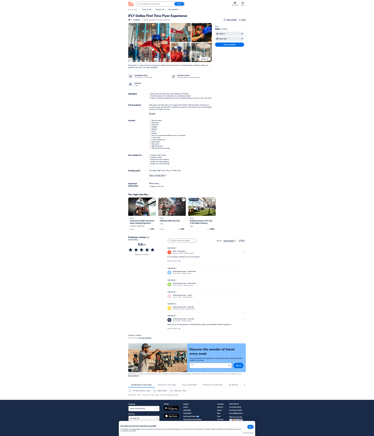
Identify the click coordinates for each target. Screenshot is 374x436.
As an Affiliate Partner (236, 413)
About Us (220, 407)
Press (218, 416)
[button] (134, 20)
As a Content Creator (235, 410)
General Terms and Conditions (192, 419)
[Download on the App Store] (171, 416)
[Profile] (242, 2)
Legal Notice (187, 410)
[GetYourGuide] (131, 4)
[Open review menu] (244, 252)
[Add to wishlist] (153, 199)
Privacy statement (133, 376)
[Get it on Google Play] (171, 408)
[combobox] (155, 4)
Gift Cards (220, 419)
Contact (185, 407)
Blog (218, 413)
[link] (142, 214)
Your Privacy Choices (189, 416)
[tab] (141, 384)
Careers (219, 410)
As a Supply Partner (235, 407)
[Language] (234, 2)
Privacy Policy (187, 413)
